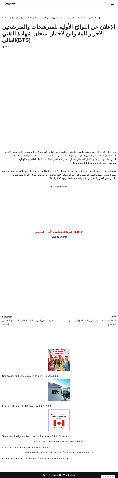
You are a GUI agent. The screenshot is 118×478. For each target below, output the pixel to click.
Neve (46, 475)
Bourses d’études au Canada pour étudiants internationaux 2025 (35, 458)
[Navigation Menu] (112, 3)
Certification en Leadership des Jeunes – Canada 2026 (30, 376)
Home (5, 18)
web (7, 46)
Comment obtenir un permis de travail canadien (26, 447)
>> (59, 231)
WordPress (69, 475)
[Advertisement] (59, 208)
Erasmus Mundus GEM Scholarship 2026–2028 (26, 406)
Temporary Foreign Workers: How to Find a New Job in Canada (34, 436)
